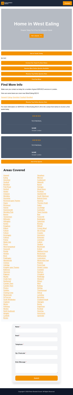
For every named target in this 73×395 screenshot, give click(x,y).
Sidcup (39, 293)
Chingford (40, 274)
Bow (38, 214)
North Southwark (9, 311)
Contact (67, 3)
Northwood (7, 281)
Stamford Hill (41, 194)
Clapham (6, 302)
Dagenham (41, 306)
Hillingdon (6, 221)
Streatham (40, 175)
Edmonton (40, 237)
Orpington (40, 302)
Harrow (5, 207)
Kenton (5, 224)
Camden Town (8, 283)
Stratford (40, 244)
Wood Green (41, 189)
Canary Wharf (42, 228)
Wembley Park (8, 212)
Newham (40, 272)
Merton (5, 304)
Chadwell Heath (42, 299)
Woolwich (40, 279)
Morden (6, 309)
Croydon (40, 233)
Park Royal (7, 187)
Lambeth (6, 316)
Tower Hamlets (42, 212)
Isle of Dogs (41, 230)
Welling (39, 288)
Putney (5, 240)
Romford (40, 309)
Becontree (40, 297)
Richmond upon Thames (11, 201)
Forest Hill (40, 217)
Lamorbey (40, 295)
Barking (39, 286)
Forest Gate (41, 265)
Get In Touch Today (36, 53)
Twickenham (7, 217)
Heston (5, 191)
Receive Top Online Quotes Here (36, 74)
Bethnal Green (42, 198)
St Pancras (7, 297)
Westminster (7, 295)
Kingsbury (6, 226)
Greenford (16, 97)
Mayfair (5, 276)
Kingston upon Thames (11, 267)
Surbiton (6, 290)
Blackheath (41, 247)
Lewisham (40, 240)
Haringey (40, 187)
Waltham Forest (42, 251)
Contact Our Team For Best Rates (36, 63)
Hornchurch (41, 313)
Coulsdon (40, 270)
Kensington (7, 235)
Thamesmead (42, 290)
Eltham (39, 281)
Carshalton (41, 210)
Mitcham (40, 178)
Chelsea (6, 263)
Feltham (6, 237)
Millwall (39, 226)
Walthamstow (41, 256)
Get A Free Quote (36, 161)
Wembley (6, 196)
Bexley (39, 304)
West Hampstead (9, 247)
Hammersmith (8, 210)
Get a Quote (35, 36)
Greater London (42, 267)
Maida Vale (7, 242)
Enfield (39, 249)
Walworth (40, 182)
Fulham (6, 230)
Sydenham (41, 221)
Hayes (5, 203)
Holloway (6, 306)
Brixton (5, 318)
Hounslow (6, 198)
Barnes (5, 214)
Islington (6, 313)
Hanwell (4, 97)
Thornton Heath (42, 203)
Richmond (6, 205)
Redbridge (40, 276)
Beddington (41, 219)
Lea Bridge (41, 207)
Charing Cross (8, 293)
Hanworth (6, 249)
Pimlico (5, 288)
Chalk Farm (7, 279)
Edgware (6, 274)
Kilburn (5, 228)
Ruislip (5, 251)
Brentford (30, 97)
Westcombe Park (43, 260)
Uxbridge (6, 265)
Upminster (40, 316)
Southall (23, 97)
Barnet (39, 184)
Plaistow (40, 263)
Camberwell (41, 180)
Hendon (6, 253)
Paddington (7, 258)
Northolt (6, 189)
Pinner (5, 244)
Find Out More (36, 79)
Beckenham (41, 253)
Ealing (10, 97)
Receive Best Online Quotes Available (36, 68)
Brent (5, 256)
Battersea (6, 270)
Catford (39, 242)
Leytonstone (41, 258)
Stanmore (6, 272)
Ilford (39, 283)
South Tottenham (43, 196)
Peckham (40, 191)
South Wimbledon (9, 299)
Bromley (40, 224)
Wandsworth (7, 260)
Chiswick (6, 194)
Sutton (39, 205)
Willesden (6, 219)
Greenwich (41, 235)
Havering (40, 311)
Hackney (40, 201)
